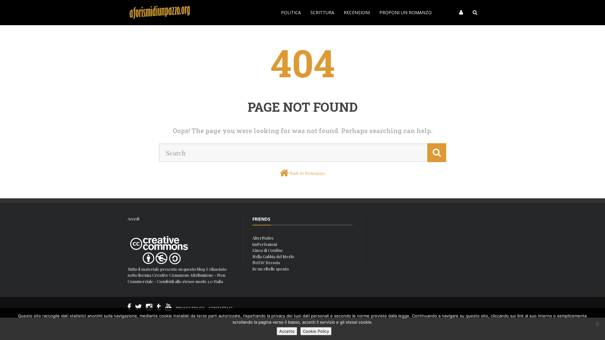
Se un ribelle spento (270, 268)
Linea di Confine (267, 250)
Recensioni (357, 12)
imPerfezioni (264, 244)
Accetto (287, 331)
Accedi (133, 218)
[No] (597, 324)
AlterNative (263, 238)
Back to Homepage (308, 173)
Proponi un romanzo (405, 12)
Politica (291, 12)
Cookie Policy (316, 331)
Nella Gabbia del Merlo (273, 256)
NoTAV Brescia (266, 262)
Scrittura (322, 12)
